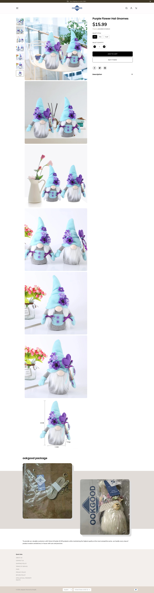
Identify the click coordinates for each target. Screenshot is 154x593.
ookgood (23, 589)
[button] (17, 8)
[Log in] (131, 8)
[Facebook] (94, 68)
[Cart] (136, 8)
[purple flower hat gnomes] (56, 49)
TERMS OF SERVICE (22, 566)
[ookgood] (77, 8)
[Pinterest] (105, 68)
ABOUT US (19, 558)
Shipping (95, 29)
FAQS (17, 569)
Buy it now (112, 60)
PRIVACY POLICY (21, 572)
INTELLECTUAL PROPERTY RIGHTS (23, 579)
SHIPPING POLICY (21, 563)
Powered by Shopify (31, 589)
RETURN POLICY (20, 575)
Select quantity (98, 42)
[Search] (126, 8)
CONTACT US (20, 560)
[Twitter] (100, 68)
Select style (97, 33)
